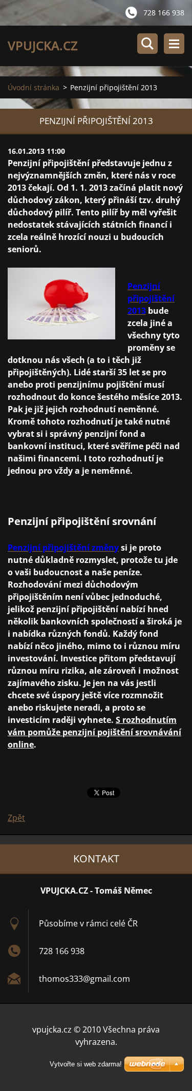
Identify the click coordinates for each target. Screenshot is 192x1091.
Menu (174, 43)
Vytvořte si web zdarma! (86, 1064)
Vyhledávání (147, 43)
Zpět (16, 817)
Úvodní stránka (33, 87)
